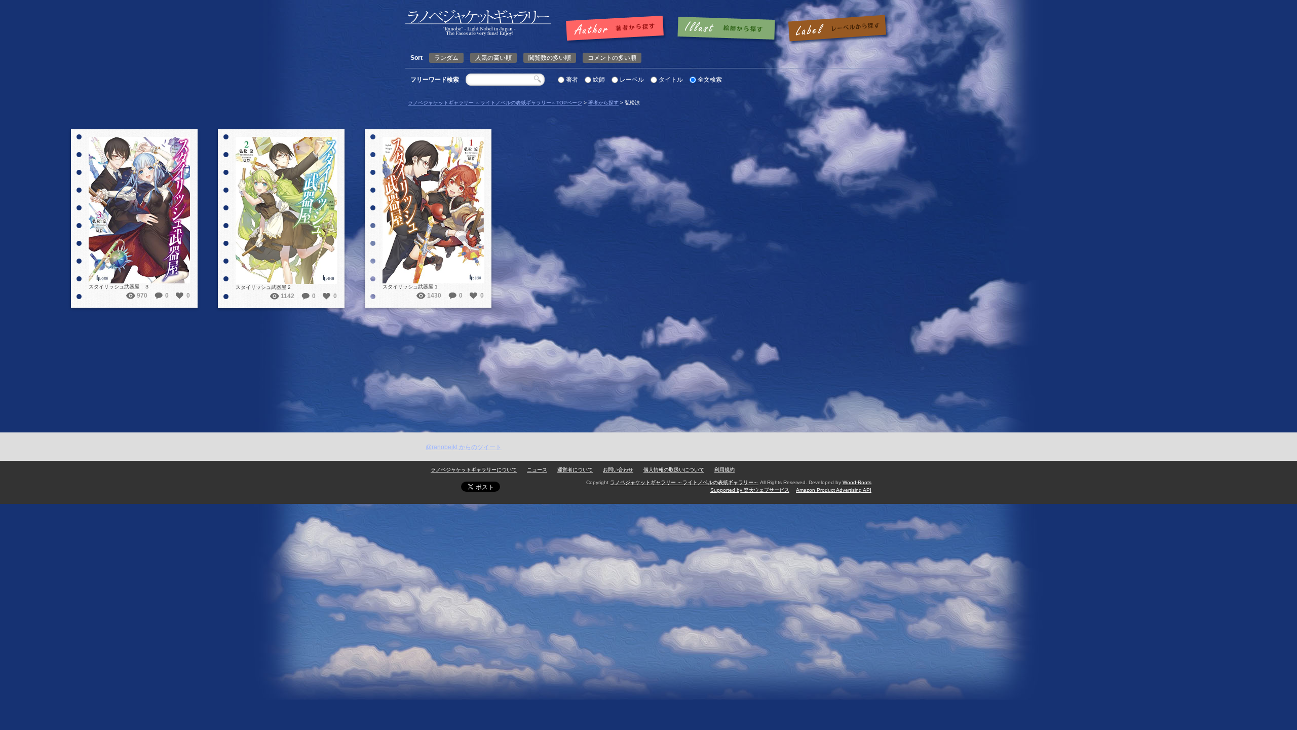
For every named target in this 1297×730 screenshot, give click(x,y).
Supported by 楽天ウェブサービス (749, 490)
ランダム (446, 57)
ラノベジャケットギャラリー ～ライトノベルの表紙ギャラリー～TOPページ (495, 102)
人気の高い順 (493, 57)
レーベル (632, 79)
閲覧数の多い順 (549, 57)
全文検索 (710, 79)
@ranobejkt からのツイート (464, 447)
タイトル (671, 79)
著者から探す (603, 102)
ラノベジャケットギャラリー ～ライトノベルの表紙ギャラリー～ (684, 482)
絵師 (599, 79)
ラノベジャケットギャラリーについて (474, 469)
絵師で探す (727, 29)
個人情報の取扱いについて (673, 469)
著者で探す (617, 29)
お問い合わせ (618, 469)
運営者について (575, 469)
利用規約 (724, 469)
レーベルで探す (837, 29)
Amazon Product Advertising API (833, 490)
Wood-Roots (857, 482)
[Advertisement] (648, 356)
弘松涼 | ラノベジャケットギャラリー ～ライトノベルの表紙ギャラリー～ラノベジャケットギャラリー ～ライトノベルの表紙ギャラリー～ (478, 23)
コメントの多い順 (612, 57)
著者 (572, 79)
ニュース (537, 469)
